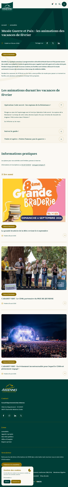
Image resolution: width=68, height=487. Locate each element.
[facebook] (47, 43)
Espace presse (6, 442)
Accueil (4, 25)
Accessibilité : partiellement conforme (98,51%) (35, 472)
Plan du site (44, 476)
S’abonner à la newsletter (12, 465)
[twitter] (53, 43)
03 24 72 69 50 (26, 165)
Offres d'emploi (6, 439)
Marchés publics (7, 437)
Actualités (13, 25)
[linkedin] (59, 43)
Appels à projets (7, 434)
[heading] (34, 105)
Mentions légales (59, 472)
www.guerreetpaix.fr (38, 165)
